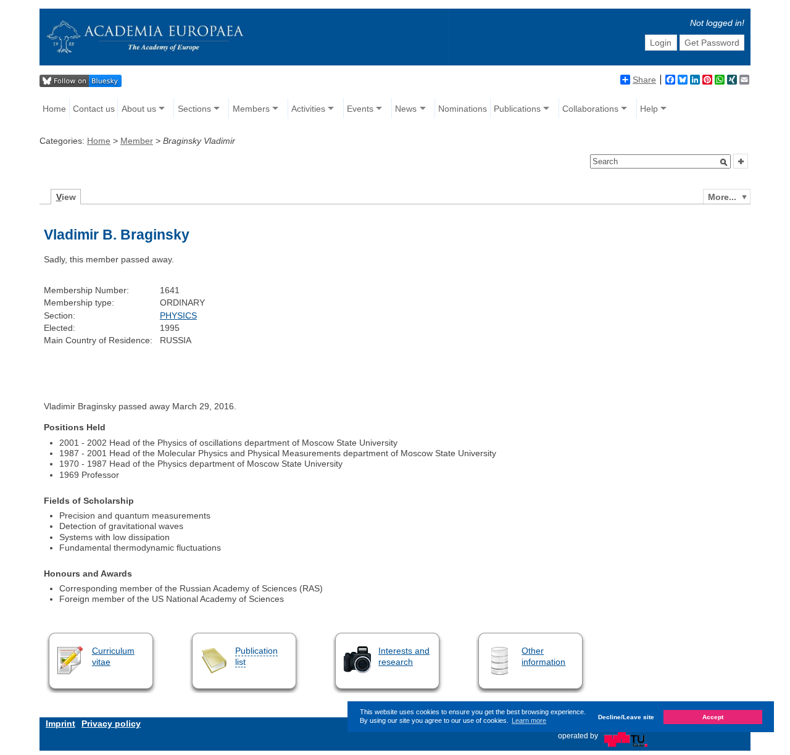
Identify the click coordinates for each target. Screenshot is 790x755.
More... (722, 197)
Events (360, 109)
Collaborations (590, 109)
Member (136, 141)
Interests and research (404, 656)
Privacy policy (111, 723)
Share (644, 80)
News (406, 109)
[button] (724, 162)
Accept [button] (712, 717)
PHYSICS (178, 315)
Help (649, 109)
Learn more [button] (529, 720)
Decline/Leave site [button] (626, 717)
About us (139, 109)
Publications (517, 109)
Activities (308, 109)
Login (661, 43)
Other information (543, 656)
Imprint (60, 723)
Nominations (462, 109)
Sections (194, 109)
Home (54, 109)
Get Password (711, 43)
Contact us (94, 109)
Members (251, 109)
